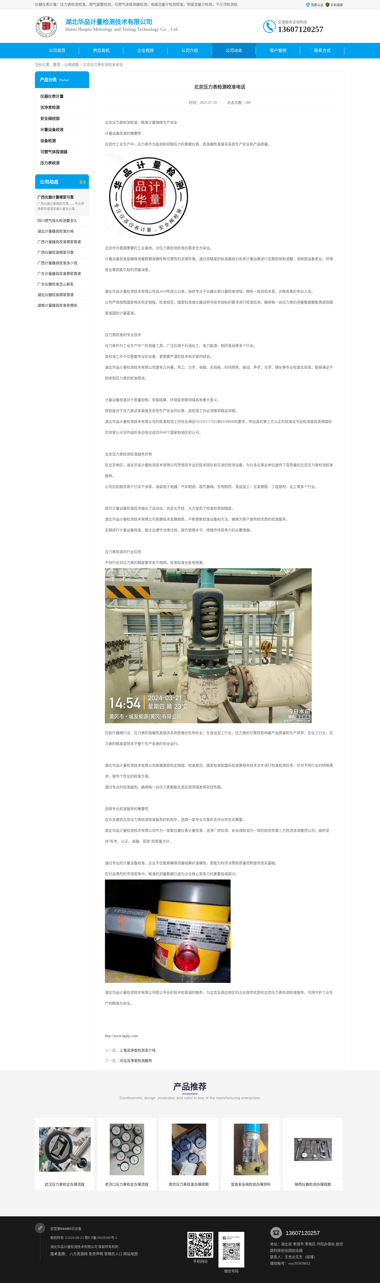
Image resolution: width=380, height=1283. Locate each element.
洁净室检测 (50, 107)
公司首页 (57, 50)
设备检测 (48, 141)
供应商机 (101, 50)
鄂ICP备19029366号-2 (101, 1238)
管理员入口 (113, 1254)
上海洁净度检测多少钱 (137, 1050)
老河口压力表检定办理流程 (126, 1184)
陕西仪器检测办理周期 (313, 1184)
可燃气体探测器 (53, 152)
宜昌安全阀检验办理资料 (251, 1184)
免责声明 (96, 1254)
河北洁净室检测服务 (135, 1061)
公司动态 (234, 50)
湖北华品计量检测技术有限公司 (73, 1247)
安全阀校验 (50, 118)
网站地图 (130, 1254)
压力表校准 (50, 163)
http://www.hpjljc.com (121, 1036)
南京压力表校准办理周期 (189, 1184)
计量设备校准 (52, 130)
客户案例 (278, 50)
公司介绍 (189, 50)
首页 (56, 65)
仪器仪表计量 (52, 96)
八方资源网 (79, 1254)
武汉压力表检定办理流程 (65, 1184)
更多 (82, 182)
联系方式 (322, 50)
